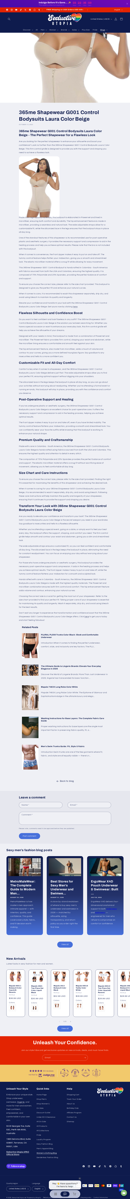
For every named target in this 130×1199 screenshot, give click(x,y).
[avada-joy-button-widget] (124, 1193)
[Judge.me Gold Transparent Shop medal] (64, 1073)
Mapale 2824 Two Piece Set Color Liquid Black (37, 989)
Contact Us (72, 1117)
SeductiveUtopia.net (19, 1197)
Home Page (42, 1095)
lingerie (21, 1102)
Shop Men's (42, 1099)
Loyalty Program (44, 1139)
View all (65, 944)
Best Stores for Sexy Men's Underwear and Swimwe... (62, 887)
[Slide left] (59, 1021)
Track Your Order (74, 1099)
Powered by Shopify (34, 1197)
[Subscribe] (85, 1058)
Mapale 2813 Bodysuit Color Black (60, 988)
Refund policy (48, 1197)
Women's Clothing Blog (47, 1153)
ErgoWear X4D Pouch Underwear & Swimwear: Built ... (104, 887)
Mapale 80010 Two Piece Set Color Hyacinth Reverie (104, 989)
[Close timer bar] (127, 3)
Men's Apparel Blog (45, 1148)
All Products (42, 1126)
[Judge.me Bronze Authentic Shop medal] (86, 1073)
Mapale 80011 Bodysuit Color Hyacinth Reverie (15, 989)
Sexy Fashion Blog (44, 1144)
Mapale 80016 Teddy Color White (82, 988)
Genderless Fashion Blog (47, 1157)
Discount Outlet (43, 1113)
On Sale (40, 1108)
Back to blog (67, 781)
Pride (39, 1135)
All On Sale (41, 1122)
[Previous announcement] (42, 9)
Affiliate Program (74, 1113)
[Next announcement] (87, 9)
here (75, 307)
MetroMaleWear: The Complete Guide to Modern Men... (22, 887)
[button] (9, 19)
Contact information (101, 1197)
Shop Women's (43, 1104)
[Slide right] (70, 1021)
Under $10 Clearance (46, 1117)
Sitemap (70, 1122)
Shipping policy (85, 1197)
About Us (71, 1104)
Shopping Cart (73, 1095)
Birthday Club (73, 1108)
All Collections (43, 1131)
